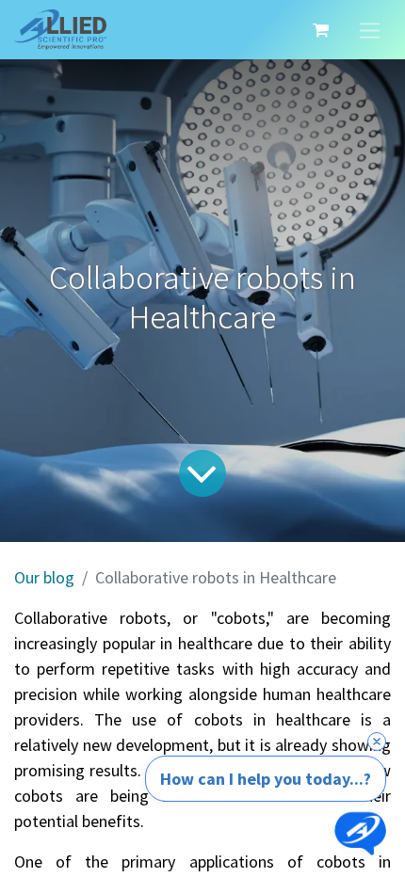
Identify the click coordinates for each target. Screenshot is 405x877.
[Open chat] (360, 832)
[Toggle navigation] (369, 30)
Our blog (44, 577)
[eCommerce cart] (320, 30)
